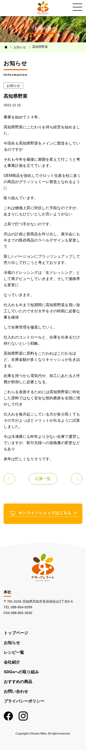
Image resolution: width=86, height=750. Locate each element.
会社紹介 (12, 662)
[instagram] (23, 716)
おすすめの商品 (18, 681)
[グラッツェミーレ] (43, 8)
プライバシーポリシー (24, 701)
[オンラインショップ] (43, 513)
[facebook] (8, 716)
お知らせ (12, 642)
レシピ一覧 (14, 652)
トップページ (16, 633)
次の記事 (76, 478)
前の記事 (9, 478)
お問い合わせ (16, 691)
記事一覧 (43, 479)
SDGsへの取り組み (21, 672)
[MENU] (77, 7)
